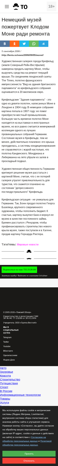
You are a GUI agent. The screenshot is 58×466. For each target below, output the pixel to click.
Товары (5, 398)
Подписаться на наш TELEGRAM (19, 269)
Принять (29, 453)
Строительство (10, 379)
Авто (3, 368)
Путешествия (9, 383)
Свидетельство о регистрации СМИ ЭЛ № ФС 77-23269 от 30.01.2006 (20, 317)
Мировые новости (28, 244)
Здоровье (6, 371)
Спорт (4, 387)
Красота (5, 375)
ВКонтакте (8, 351)
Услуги (4, 402)
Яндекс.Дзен (9, 360)
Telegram (7, 337)
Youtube (6, 346)
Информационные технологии (20, 395)
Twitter (6, 342)
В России (6, 391)
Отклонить (29, 460)
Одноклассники (10, 355)
